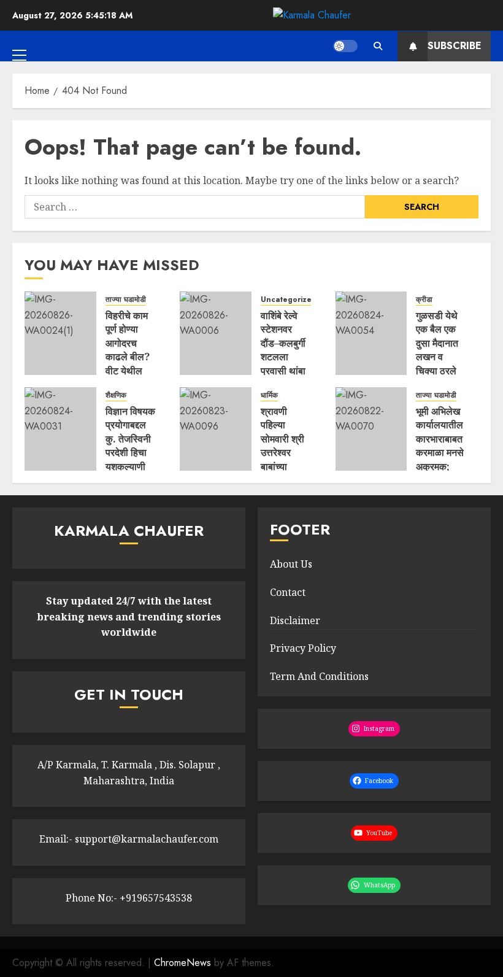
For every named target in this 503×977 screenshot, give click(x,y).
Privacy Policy (303, 648)
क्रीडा (424, 300)
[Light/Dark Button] (345, 46)
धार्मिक (269, 395)
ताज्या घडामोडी (126, 300)
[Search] (377, 46)
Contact (287, 592)
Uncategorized (289, 300)
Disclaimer (295, 620)
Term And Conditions (319, 676)
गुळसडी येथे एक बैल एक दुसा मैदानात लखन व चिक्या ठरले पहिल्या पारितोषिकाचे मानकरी (438, 364)
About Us (291, 564)
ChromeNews (182, 963)
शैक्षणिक (116, 395)
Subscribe (455, 46)
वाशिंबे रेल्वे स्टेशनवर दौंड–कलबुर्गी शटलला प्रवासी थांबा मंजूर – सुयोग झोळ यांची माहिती (283, 364)
